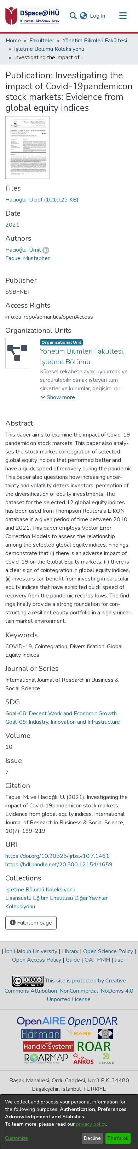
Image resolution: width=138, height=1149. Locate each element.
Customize (16, 1138)
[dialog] (69, 1122)
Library (70, 951)
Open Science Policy (108, 951)
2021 (12, 225)
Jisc (118, 960)
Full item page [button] (34, 923)
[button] (57, 397)
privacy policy (91, 1124)
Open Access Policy (37, 960)
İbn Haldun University (31, 951)
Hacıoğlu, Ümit (23, 250)
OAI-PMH (97, 960)
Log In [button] (98, 16)
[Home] (32, 16)
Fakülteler (41, 40)
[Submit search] (73, 16)
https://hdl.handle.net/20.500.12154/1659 (59, 864)
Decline (92, 1138)
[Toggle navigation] (123, 16)
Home (13, 40)
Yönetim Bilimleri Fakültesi (95, 40)
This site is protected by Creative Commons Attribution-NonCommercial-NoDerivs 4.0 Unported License (69, 990)
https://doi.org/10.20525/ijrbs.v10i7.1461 (57, 856)
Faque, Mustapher (27, 258)
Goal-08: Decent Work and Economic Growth (61, 713)
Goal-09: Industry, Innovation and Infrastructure (62, 722)
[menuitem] (83, 16)
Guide (72, 960)
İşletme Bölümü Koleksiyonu (49, 49)
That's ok (117, 1138)
